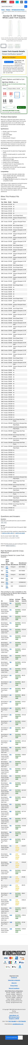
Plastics (8, 9)
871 (10, 762)
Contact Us (14, 977)
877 (10, 790)
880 (10, 811)
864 (10, 832)
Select (4, 88)
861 (10, 900)
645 (10, 695)
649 (10, 708)
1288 (11, 922)
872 (10, 769)
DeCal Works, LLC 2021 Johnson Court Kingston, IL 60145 (14, 1017)
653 (10, 893)
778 (10, 649)
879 (10, 804)
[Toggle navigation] (25, 2)
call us (12, 533)
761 (10, 846)
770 (10, 610)
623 (10, 877)
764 (10, 825)
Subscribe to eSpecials (14, 980)
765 (10, 603)
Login (11, 2)
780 (10, 662)
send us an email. (20, 533)
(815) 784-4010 (22, 1021)
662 (10, 741)
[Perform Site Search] (25, 6)
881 (10, 818)
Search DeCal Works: (7, 6)
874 (10, 783)
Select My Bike (9, 62)
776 (10, 870)
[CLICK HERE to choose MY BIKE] (17, 2)
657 (10, 721)
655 (10, 715)
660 (10, 734)
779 (10, 655)
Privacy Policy (14, 985)
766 (10, 862)
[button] (3, 46)
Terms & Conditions (14, 988)
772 (10, 623)
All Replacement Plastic (18, 9)
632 (10, 675)
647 (10, 701)
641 (10, 682)
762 (10, 854)
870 (10, 754)
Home (3, 9)
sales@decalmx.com (18, 1024)
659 (10, 728)
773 (10, 629)
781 (10, 669)
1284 (11, 915)
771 (10, 616)
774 (10, 636)
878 (10, 797)
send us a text (6, 533)
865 (10, 747)
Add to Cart (22, 107)
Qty (4, 107)
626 (10, 885)
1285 (11, 929)
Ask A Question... (11, 545)
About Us (14, 983)
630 (10, 839)
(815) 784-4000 (12, 1021)
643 (10, 688)
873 (10, 776)
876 (10, 908)
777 (10, 642)
